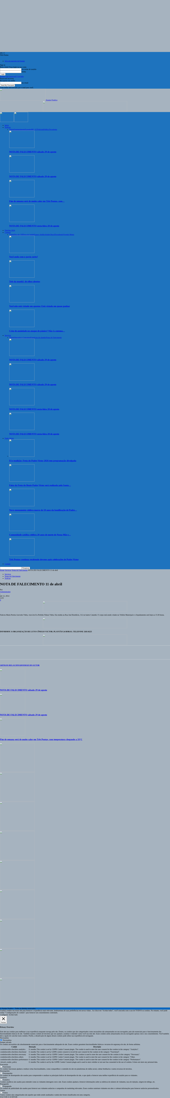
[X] (12, 654)
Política (46, 129)
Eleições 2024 (10, 230)
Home (2, 570)
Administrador (5, 592)
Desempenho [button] (5, 1071)
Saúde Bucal (50, 235)
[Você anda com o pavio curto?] (21, 252)
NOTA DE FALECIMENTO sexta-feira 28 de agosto (34, 226)
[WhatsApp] (29, 654)
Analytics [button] (3, 1077)
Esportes (28, 129)
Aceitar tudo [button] (13, 1015)
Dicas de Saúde (28, 235)
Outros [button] (2, 1090)
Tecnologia (53, 129)
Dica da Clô (18, 235)
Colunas (8, 232)
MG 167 (34, 129)
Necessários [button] (4, 1038)
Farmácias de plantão (38, 337)
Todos (11, 129)
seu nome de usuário (28, 69)
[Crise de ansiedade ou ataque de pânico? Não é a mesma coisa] (21, 326)
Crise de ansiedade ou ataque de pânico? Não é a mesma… (37, 331)
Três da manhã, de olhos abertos (24, 281)
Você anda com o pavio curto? (23, 257)
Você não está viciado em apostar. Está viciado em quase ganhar (39, 306)
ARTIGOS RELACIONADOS (12, 665)
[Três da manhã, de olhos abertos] (21, 277)
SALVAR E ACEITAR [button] (8, 1097)
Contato (7, 564)
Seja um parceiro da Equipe (15, 61)
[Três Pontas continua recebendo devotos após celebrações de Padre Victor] (21, 555)
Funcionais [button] (4, 1064)
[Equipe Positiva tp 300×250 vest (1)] (17, 859)
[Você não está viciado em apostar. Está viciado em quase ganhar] (21, 302)
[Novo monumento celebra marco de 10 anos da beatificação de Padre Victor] (21, 506)
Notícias (8, 127)
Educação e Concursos (22, 337)
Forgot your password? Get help (12, 76)
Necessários (7, 1040)
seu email (24, 83)
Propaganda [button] (4, 1084)
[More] (37, 654)
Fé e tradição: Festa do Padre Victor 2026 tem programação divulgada (42, 460)
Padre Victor (9, 438)
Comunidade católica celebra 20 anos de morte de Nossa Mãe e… (40, 534)
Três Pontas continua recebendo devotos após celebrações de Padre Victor (44, 559)
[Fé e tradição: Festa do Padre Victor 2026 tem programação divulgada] (21, 456)
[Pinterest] (20, 654)
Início (7, 125)
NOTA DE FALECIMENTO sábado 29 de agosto (32, 152)
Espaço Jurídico (39, 235)
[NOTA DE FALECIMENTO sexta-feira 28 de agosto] (21, 221)
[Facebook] (4, 654)
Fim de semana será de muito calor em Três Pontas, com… (37, 201)
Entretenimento (19, 129)
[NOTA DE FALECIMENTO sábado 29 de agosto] (21, 147)
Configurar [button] (4, 1015)
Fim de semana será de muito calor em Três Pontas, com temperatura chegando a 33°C (41, 739)
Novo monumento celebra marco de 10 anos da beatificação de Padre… (43, 510)
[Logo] (7, 121)
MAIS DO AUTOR (32, 665)
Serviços (8, 335)
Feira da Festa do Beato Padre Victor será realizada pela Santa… (40, 485)
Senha (23, 72)
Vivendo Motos (68, 235)
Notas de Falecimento (54, 337)
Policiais (40, 129)
